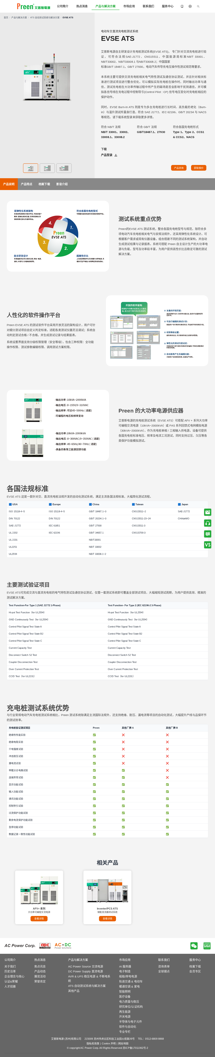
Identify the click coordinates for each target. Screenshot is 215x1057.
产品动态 (40, 971)
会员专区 (195, 971)
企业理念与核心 (14, 976)
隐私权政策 (93, 1043)
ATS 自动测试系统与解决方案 (44, 17)
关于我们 (10, 966)
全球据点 (164, 971)
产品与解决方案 (106, 6)
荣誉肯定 (40, 981)
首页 (6, 17)
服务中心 (167, 6)
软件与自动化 (127, 1026)
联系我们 (148, 6)
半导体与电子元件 (130, 1021)
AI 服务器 (125, 966)
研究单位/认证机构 (131, 1006)
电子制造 (125, 971)
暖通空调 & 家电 (129, 986)
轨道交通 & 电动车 (131, 981)
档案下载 (195, 966)
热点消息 (82, 6)
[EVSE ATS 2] (47, 168)
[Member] (182, 6)
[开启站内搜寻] (198, 6)
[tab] (9, 184)
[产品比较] (207, 544)
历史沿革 (10, 971)
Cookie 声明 (109, 1043)
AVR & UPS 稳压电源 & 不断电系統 (89, 978)
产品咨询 (179, 168)
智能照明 (125, 991)
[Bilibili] (207, 945)
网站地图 (123, 1043)
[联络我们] (207, 523)
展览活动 (40, 976)
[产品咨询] (207, 533)
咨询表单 (164, 966)
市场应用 (129, 6)
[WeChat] (194, 945)
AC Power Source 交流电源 (85, 966)
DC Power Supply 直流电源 (85, 971)
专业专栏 (125, 1031)
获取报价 (199, 168)
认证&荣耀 (11, 981)
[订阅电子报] (207, 512)
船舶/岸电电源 (128, 976)
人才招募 (10, 986)
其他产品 (74, 991)
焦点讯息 (40, 966)
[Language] (190, 6)
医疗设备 (125, 996)
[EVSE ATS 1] (30, 168)
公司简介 (62, 6)
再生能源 (125, 1011)
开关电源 (125, 1016)
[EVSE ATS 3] (64, 168)
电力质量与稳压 (129, 1001)
